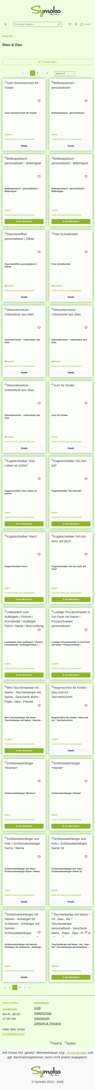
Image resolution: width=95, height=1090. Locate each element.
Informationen (41, 1003)
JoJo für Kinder (59, 415)
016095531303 (9, 1009)
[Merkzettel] (70, 24)
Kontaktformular (13, 1034)
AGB (37, 1008)
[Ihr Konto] (76, 24)
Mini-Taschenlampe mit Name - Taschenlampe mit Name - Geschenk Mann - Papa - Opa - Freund (24, 719)
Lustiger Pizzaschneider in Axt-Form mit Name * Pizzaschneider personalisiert (70, 643)
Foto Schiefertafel (60, 264)
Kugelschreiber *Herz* (16, 566)
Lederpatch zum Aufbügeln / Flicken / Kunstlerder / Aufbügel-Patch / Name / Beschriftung (24, 643)
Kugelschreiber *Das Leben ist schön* (21, 492)
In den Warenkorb (24, 221)
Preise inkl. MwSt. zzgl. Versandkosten (20, 139)
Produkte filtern (49, 62)
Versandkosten (76, 1052)
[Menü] (5, 24)
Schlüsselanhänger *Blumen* (20, 793)
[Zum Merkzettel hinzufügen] (39, 100)
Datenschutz (43, 1013)
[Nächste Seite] (42, 73)
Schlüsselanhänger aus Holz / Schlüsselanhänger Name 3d (67, 870)
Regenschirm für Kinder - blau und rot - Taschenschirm (69, 719)
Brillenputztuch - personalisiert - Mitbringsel (22, 190)
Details (24, 146)
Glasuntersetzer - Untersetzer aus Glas (22, 341)
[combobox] (34, 24)
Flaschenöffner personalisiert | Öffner (21, 265)
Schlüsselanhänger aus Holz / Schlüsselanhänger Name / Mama (22, 870)
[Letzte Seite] (47, 73)
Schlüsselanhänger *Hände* (66, 793)
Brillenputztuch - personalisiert (67, 113)
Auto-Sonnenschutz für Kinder (21, 113)
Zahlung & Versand (47, 1023)
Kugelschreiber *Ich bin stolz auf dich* (68, 567)
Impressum (42, 1018)
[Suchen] (59, 24)
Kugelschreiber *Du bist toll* (66, 491)
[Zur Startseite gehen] (47, 11)
